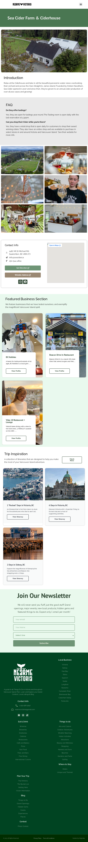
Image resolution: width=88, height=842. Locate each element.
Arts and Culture (65, 726)
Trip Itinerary (23, 781)
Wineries (23, 726)
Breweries (23, 730)
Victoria (65, 664)
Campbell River (65, 691)
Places (23, 817)
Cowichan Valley (65, 698)
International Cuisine (23, 759)
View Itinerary (18, 517)
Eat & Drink (23, 722)
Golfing (65, 759)
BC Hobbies (11, 357)
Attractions (65, 739)
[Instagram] (20, 282)
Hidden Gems (23, 807)
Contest (23, 821)
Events (23, 810)
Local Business (65, 660)
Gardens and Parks (65, 756)
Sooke (65, 681)
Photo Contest (23, 826)
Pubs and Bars (23, 753)
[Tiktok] (27, 715)
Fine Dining (23, 756)
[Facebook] (25, 282)
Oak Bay (65, 671)
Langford (64, 684)
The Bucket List (23, 784)
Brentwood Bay (65, 694)
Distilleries (23, 733)
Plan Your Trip (23, 776)
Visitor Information (23, 791)
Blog (23, 795)
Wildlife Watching (65, 733)
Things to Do (23, 800)
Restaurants (23, 739)
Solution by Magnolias (79, 838)
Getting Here (23, 787)
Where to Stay (64, 764)
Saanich (65, 678)
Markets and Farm (65, 749)
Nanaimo (64, 688)
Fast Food (23, 749)
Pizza (23, 746)
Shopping (65, 746)
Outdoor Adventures (65, 730)
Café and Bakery (23, 743)
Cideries (23, 736)
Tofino (65, 674)
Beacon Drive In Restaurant (61, 354)
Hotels (65, 769)
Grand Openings (23, 803)
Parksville (65, 701)
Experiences (23, 813)
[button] (81, 4)
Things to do (65, 722)
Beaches (65, 753)
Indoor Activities (65, 736)
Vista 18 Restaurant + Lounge (15, 421)
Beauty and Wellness (65, 743)
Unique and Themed (65, 772)
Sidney (65, 668)
